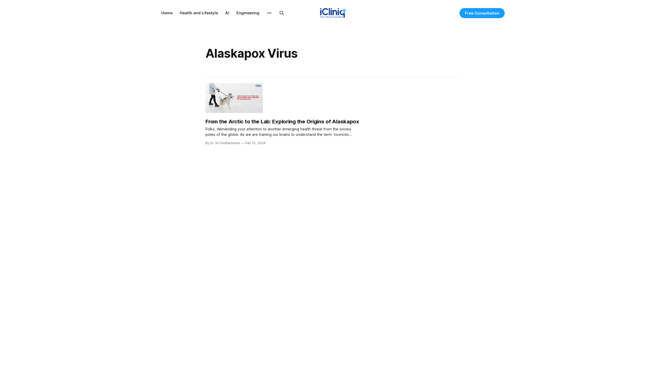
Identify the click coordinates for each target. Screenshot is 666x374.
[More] (269, 13)
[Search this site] (282, 13)
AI (227, 12)
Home (166, 12)
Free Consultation (482, 13)
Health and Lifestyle (199, 12)
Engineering (247, 12)
